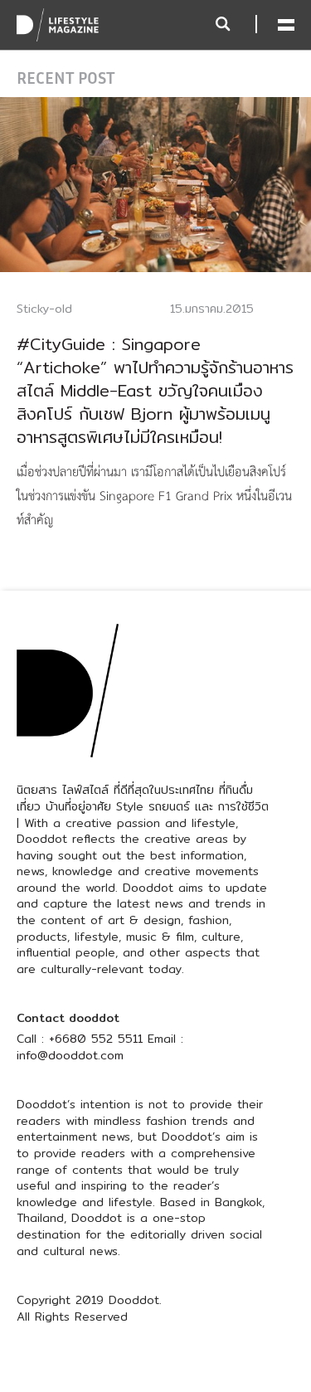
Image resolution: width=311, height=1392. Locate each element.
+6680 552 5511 (96, 1038)
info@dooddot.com (70, 1055)
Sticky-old (44, 308)
